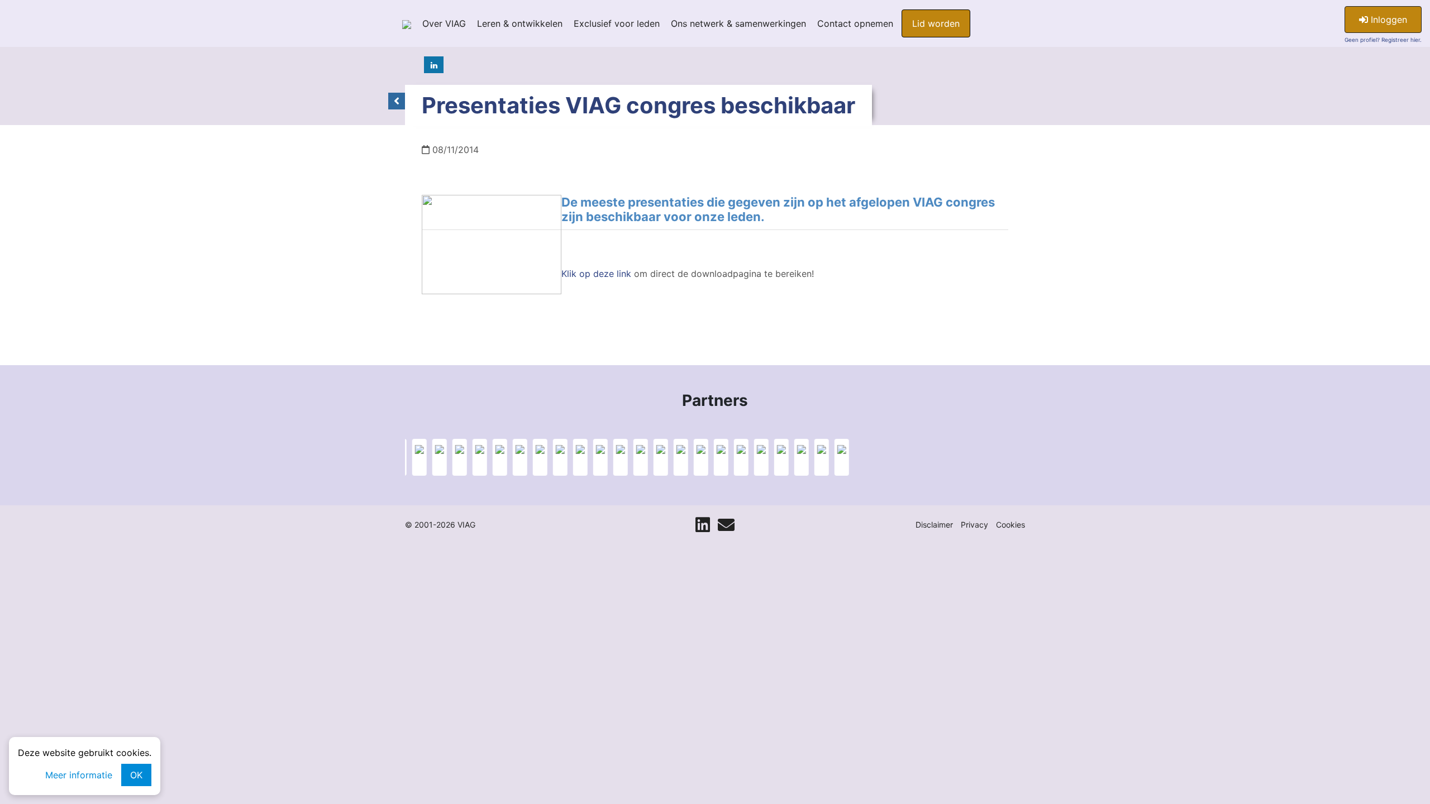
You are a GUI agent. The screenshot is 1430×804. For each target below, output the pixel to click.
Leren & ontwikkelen (520, 23)
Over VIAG (444, 23)
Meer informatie (78, 775)
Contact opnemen (855, 23)
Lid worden (936, 23)
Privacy (974, 524)
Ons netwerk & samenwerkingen (738, 23)
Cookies (1010, 524)
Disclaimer (934, 524)
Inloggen (1387, 19)
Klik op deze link (596, 273)
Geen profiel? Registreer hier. (1383, 39)
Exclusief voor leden (617, 23)
